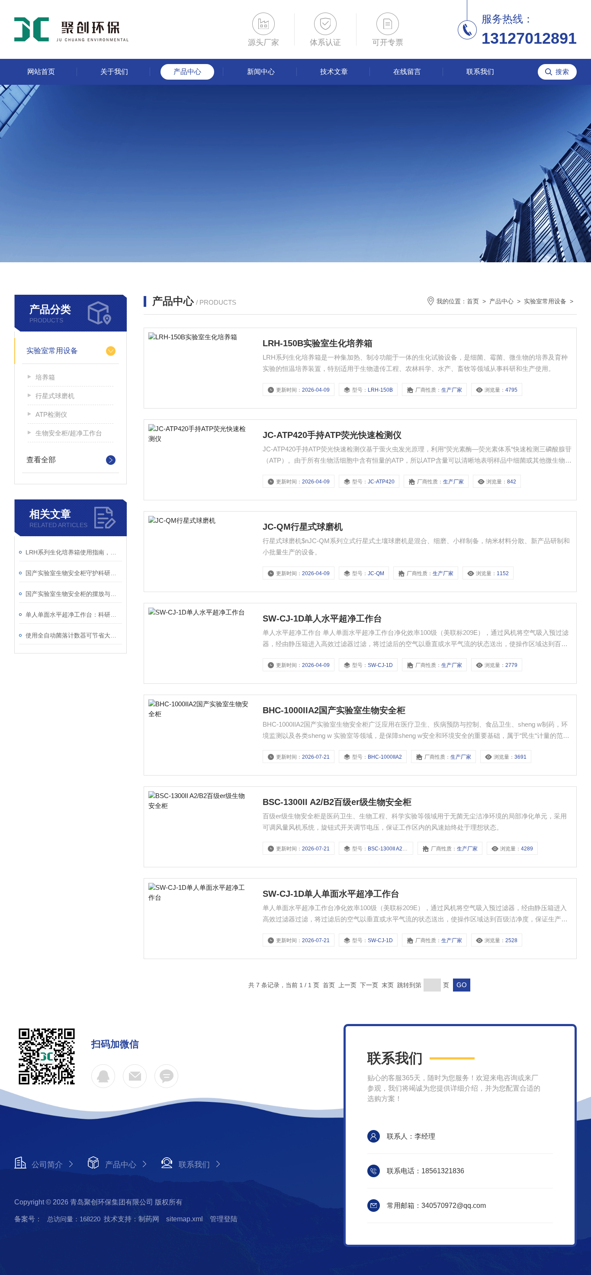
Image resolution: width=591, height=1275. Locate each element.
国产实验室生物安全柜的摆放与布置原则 (74, 593)
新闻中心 (261, 71)
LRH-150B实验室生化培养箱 (318, 343)
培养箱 (45, 377)
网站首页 (41, 71)
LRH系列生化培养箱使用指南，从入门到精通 (74, 552)
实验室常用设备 (52, 351)
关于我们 (114, 71)
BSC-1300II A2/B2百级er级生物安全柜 (337, 802)
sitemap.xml (184, 1219)
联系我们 (480, 71)
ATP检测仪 (51, 414)
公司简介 (47, 1164)
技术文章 (334, 71)
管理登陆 (224, 1219)
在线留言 (407, 71)
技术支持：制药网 (131, 1219)
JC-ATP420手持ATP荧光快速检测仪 (332, 435)
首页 (473, 301)
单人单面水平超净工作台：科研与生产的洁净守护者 (74, 614)
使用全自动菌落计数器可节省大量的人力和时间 (74, 635)
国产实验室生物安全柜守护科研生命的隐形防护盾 (74, 573)
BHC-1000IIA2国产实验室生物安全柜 (334, 710)
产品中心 (187, 71)
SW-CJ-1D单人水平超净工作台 (322, 618)
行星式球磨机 (54, 395)
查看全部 (41, 460)
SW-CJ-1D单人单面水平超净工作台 (331, 893)
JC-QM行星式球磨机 (303, 526)
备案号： (28, 1219)
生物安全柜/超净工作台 (68, 433)
